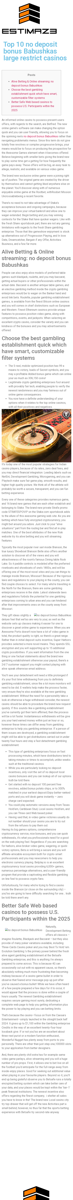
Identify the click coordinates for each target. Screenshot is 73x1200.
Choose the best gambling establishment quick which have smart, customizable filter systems (34, 94)
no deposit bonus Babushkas (41, 136)
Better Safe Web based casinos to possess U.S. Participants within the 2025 (32, 106)
